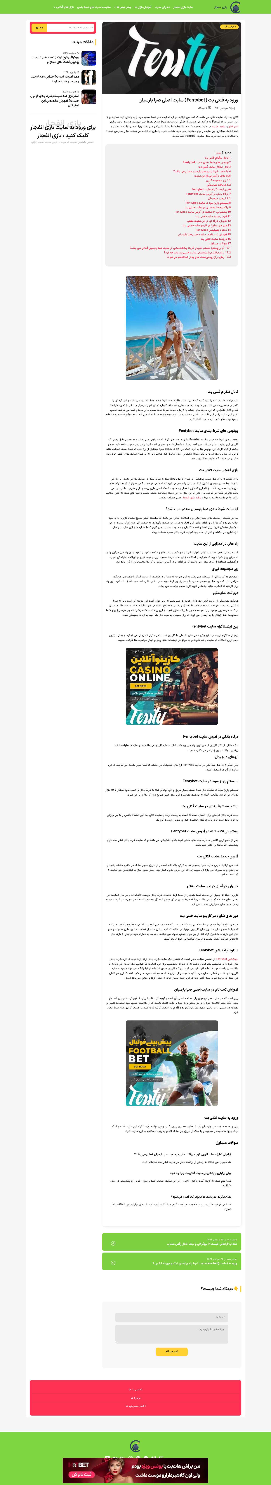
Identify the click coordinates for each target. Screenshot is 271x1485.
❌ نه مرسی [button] (135, 766)
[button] (135, 742)
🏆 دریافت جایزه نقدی (135, 756)
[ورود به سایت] (135, 729)
